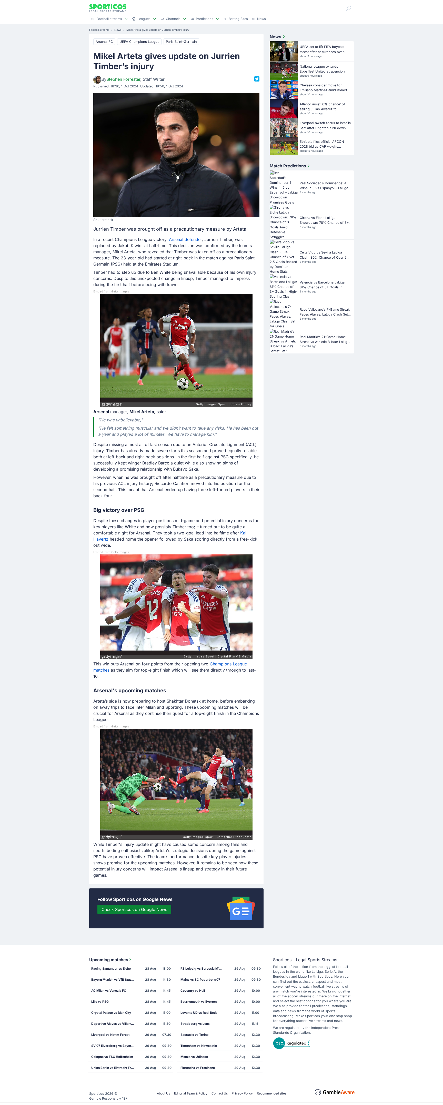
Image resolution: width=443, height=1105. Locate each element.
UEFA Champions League (139, 42)
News (275, 36)
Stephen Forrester (123, 79)
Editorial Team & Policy (190, 1093)
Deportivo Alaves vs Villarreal (113, 1024)
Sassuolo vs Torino (194, 1035)
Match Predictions (288, 165)
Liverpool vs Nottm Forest (110, 1035)
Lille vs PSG (100, 1001)
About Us (163, 1093)
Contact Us (220, 1093)
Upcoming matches (108, 959)
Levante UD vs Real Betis (198, 1013)
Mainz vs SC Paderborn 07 (200, 979)
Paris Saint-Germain (181, 42)
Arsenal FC (104, 42)
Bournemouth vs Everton (198, 1001)
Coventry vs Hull (192, 990)
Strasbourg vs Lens (195, 1024)
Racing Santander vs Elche (111, 968)
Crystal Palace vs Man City (111, 1013)
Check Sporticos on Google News (134, 909)
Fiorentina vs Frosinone (197, 1068)
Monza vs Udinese (194, 1057)
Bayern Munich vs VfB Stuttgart (114, 979)
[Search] (349, 8)
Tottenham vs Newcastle (198, 1046)
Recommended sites (271, 1093)
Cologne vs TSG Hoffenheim (112, 1057)
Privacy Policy (242, 1093)
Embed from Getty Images (111, 291)
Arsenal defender (185, 239)
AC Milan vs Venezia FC (108, 990)
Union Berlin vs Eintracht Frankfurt (114, 1068)
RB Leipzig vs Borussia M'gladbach (203, 968)
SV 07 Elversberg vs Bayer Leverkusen (114, 1046)
